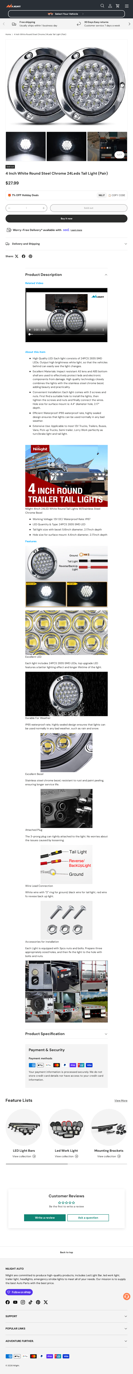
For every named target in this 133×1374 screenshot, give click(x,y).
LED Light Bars (24, 1151)
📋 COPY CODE (116, 195)
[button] (118, 6)
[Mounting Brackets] (109, 1127)
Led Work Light (66, 1151)
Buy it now (66, 218)
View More (120, 1100)
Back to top (66, 1252)
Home (8, 34)
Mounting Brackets (108, 1151)
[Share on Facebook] (23, 256)
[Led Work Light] (66, 1127)
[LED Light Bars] (24, 1127)
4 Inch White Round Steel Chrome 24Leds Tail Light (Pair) (40, 34)
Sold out (88, 208)
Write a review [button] (45, 1218)
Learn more (76, 230)
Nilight (16, 1365)
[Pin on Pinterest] (30, 256)
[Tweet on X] (16, 256)
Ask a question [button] (88, 1218)
